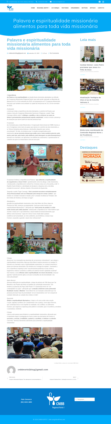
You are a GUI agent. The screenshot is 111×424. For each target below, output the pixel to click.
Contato (101, 8)
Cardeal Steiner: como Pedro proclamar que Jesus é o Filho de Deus (92, 67)
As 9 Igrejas (55, 8)
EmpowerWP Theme (71, 419)
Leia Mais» (82, 74)
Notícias (85, 8)
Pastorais (65, 8)
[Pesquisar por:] (85, 399)
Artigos (92, 8)
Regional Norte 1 (43, 8)
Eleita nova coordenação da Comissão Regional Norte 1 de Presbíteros (91, 132)
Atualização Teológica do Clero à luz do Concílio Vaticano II (90, 100)
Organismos (75, 8)
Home (33, 8)
